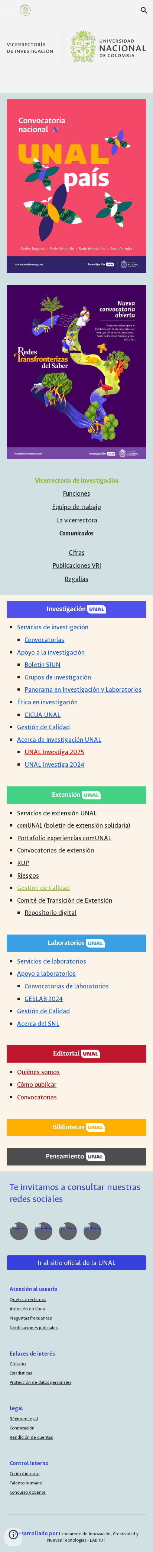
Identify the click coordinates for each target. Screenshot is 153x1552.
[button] (9, 10)
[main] (76, 507)
